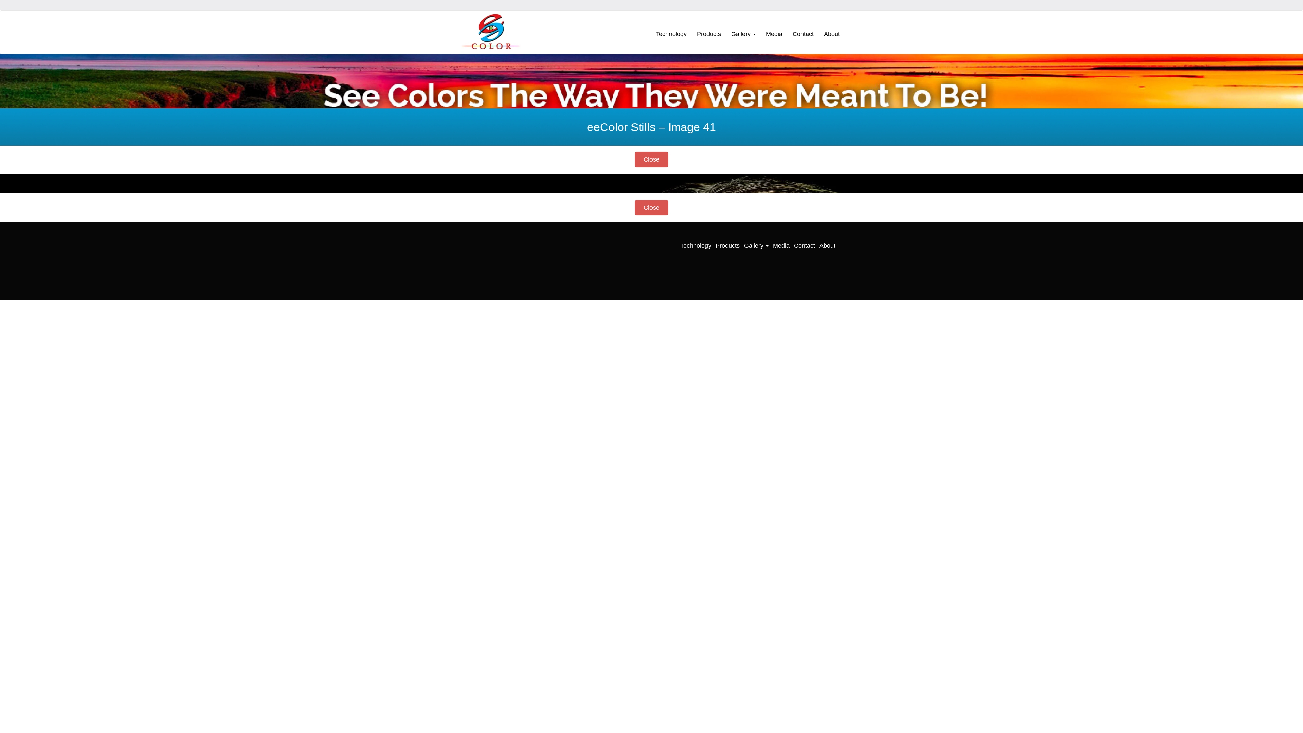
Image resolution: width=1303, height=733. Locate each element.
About (832, 34)
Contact (803, 34)
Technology (671, 34)
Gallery (741, 34)
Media (774, 34)
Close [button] (651, 159)
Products (709, 34)
